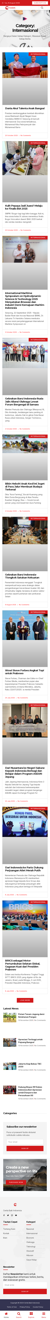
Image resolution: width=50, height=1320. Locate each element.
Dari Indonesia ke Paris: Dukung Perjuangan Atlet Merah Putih (24, 869)
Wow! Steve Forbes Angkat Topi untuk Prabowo (24, 672)
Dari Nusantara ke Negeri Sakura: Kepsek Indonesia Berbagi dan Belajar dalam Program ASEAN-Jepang (25, 772)
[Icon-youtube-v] (16, 1215)
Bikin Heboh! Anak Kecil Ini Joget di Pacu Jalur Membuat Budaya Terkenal (25, 486)
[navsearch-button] (42, 8)
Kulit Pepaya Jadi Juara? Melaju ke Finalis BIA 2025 (23, 207)
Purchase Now (16, 1182)
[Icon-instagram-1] (12, 1215)
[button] (25, 1000)
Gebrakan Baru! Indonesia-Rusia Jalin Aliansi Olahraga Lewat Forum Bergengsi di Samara (24, 401)
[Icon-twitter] (8, 1215)
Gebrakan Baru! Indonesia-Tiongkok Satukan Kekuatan (22, 576)
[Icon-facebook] (4, 1215)
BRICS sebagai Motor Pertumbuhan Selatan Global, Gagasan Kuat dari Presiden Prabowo (22, 965)
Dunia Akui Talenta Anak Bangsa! (25, 108)
